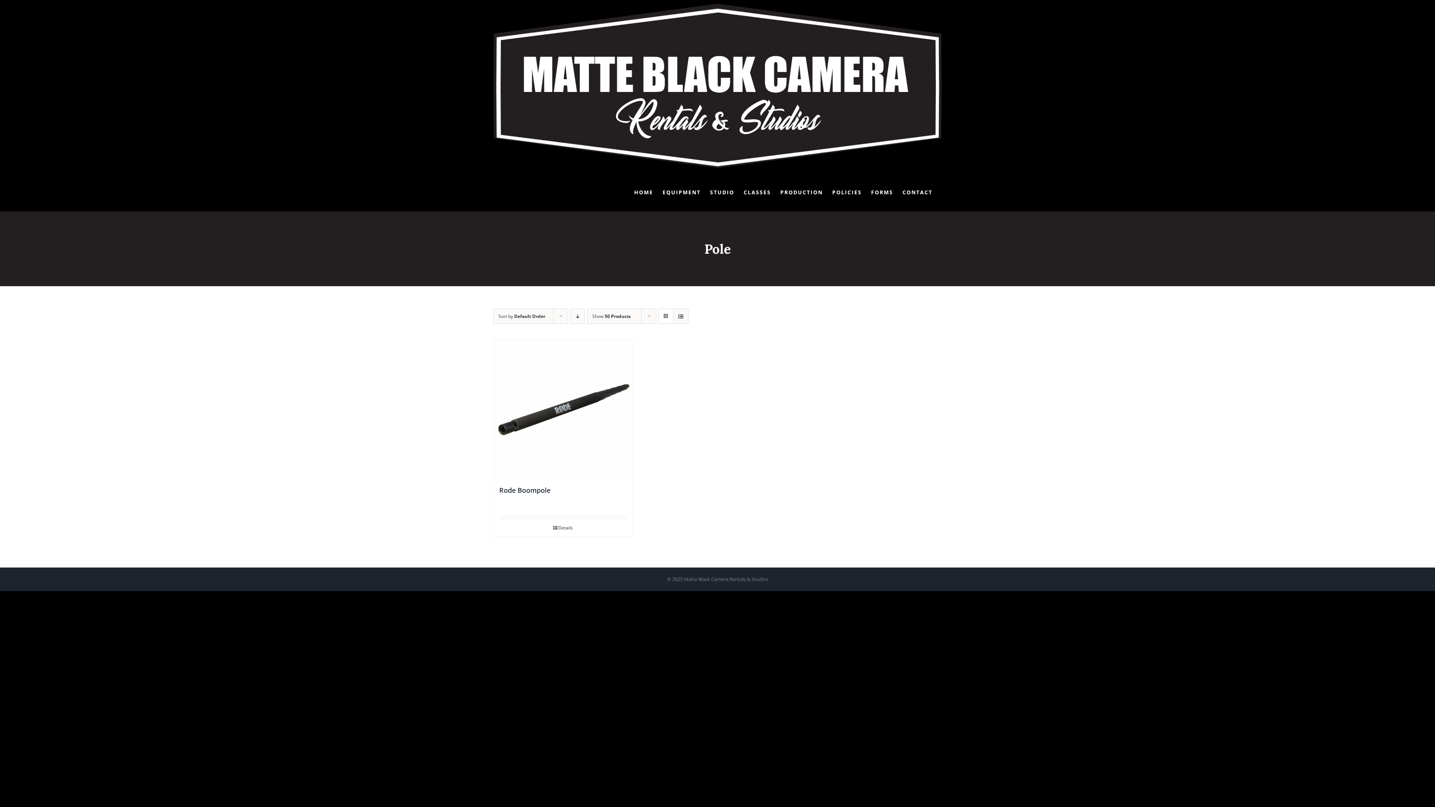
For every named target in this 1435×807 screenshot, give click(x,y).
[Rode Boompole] (563, 409)
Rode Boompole (524, 490)
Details (565, 528)
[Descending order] (577, 316)
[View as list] (680, 316)
